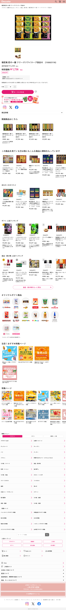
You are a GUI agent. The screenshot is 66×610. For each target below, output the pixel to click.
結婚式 (32, 541)
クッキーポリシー (37, 599)
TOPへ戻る (58, 599)
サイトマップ (9, 599)
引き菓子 (53, 545)
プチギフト (12, 541)
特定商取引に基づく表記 (48, 599)
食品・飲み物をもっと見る (32, 287)
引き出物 (32, 545)
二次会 (53, 541)
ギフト (12, 545)
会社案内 (16, 599)
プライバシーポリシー (25, 599)
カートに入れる (17, 92)
